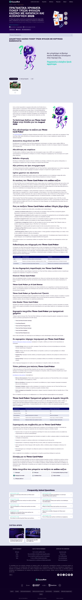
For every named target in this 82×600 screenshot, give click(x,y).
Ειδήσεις (71, 1)
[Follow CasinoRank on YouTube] (66, 575)
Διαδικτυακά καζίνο (35, 1)
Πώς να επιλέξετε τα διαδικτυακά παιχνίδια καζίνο (39, 554)
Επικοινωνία (63, 554)
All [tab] (32, 78)
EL (10, 574)
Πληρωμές (58, 1)
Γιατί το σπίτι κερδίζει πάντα (39, 552)
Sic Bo (17, 556)
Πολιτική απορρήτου (62, 560)
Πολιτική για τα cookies (42, 598)
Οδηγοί (64, 1)
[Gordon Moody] (36, 585)
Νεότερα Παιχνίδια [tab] (24, 78)
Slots (17, 558)
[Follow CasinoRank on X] (64, 575)
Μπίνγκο (17, 552)
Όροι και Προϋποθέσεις (23, 598)
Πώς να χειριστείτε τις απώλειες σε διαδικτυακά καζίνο (39, 560)
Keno (17, 554)
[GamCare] (52, 585)
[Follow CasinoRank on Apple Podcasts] (72, 575)
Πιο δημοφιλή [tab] (14, 78)
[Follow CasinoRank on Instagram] (61, 575)
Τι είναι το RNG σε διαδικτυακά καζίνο (39, 558)
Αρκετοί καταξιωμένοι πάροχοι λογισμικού (22, 341)
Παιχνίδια (44, 1)
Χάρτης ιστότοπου (59, 598)
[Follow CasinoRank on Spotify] (69, 575)
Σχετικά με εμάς (62, 552)
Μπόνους (51, 1)
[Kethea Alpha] (44, 585)
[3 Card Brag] (15, 88)
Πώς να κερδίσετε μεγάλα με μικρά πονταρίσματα (39, 556)
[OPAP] (27, 585)
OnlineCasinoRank (18, 134)
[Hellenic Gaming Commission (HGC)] (22, 585)
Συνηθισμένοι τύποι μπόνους (19, 375)
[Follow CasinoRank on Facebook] (58, 575)
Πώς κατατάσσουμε (63, 558)
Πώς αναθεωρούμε (63, 556)
